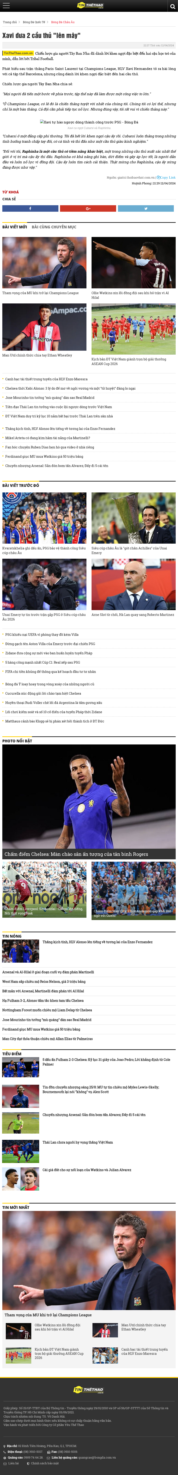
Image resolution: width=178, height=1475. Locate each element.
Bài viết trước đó (20, 485)
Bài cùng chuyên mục (54, 227)
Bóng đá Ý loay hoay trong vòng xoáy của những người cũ (49, 684)
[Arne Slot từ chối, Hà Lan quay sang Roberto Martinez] (134, 584)
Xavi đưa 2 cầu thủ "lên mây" (41, 35)
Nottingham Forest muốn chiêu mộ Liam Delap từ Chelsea (47, 1010)
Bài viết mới (14, 227)
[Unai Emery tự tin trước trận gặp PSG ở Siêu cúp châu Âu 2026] (44, 584)
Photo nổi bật (17, 741)
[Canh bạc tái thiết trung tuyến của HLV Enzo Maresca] (105, 1355)
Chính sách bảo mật (45, 1463)
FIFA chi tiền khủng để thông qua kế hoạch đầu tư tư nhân (50, 672)
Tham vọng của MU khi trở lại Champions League (40, 293)
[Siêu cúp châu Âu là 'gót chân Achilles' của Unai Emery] (134, 518)
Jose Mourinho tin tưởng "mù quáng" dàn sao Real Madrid (49, 398)
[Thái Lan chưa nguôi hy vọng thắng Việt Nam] (20, 1151)
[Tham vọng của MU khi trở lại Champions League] (44, 262)
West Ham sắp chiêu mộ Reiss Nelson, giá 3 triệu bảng (44, 981)
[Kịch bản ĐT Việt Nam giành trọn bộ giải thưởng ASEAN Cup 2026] (134, 329)
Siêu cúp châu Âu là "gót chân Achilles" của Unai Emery (129, 550)
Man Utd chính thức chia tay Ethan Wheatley (37, 355)
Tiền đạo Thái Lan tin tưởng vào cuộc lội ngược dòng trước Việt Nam (58, 407)
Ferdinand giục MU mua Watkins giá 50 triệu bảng (44, 456)
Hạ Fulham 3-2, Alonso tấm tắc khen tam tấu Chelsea (43, 1000)
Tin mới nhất (15, 1207)
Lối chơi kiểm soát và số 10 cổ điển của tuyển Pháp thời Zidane (53, 712)
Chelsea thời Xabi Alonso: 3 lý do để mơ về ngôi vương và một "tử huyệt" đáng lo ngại (70, 388)
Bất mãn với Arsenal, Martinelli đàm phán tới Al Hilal (43, 991)
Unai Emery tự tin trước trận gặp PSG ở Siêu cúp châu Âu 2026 (44, 616)
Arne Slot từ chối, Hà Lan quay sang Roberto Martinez (133, 614)
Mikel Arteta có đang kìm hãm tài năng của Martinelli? (47, 438)
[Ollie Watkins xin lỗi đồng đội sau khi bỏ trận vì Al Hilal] (134, 262)
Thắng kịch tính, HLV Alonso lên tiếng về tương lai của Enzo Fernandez (60, 429)
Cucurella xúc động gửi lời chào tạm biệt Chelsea (43, 693)
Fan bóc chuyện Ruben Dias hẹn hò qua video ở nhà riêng (49, 447)
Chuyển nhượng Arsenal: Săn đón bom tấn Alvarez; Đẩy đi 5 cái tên (56, 466)
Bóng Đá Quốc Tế (34, 22)
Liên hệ (13, 1463)
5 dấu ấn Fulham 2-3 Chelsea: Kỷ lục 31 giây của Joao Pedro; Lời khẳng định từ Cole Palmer (106, 1061)
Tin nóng (12, 936)
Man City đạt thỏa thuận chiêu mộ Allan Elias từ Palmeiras (47, 1039)
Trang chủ (10, 22)
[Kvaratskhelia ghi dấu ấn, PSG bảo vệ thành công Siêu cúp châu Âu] (44, 518)
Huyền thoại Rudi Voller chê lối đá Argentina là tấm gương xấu (53, 703)
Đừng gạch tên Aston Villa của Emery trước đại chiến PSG (50, 644)
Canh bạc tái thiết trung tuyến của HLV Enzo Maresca (46, 379)
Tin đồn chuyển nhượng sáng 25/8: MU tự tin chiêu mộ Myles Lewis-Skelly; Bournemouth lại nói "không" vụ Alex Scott (101, 1089)
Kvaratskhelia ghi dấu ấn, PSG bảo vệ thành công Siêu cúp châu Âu (44, 550)
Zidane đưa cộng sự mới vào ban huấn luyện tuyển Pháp (48, 653)
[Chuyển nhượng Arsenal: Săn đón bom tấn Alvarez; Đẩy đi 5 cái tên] (20, 1123)
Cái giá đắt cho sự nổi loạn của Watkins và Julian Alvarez (87, 1170)
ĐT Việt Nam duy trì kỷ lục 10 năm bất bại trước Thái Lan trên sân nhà (59, 416)
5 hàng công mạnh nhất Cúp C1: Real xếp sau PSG (42, 662)
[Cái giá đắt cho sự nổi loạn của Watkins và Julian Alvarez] (20, 1179)
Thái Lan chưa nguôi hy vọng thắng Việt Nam (78, 1142)
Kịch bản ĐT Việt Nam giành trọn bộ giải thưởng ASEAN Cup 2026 (129, 361)
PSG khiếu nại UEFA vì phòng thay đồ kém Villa (42, 635)
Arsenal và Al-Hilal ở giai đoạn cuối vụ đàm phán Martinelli (48, 972)
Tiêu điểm (11, 1053)
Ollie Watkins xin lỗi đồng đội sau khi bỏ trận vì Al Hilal (130, 295)
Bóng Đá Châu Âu (62, 22)
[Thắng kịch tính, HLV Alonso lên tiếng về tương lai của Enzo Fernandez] (20, 951)
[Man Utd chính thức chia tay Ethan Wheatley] (44, 327)
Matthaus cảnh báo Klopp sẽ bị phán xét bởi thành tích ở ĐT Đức (54, 721)
